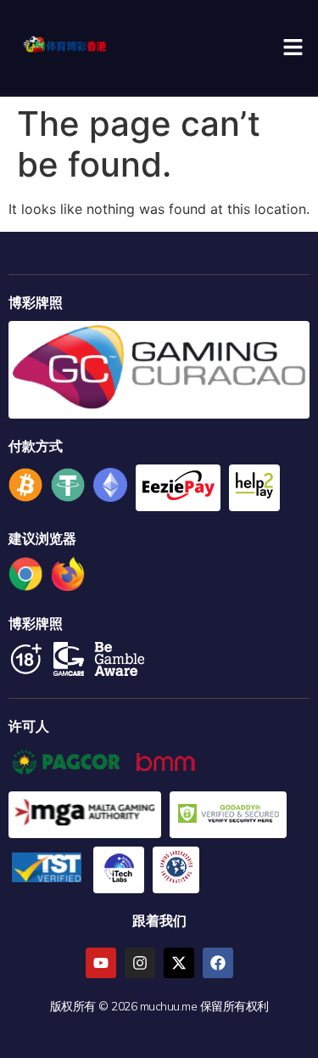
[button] (293, 48)
